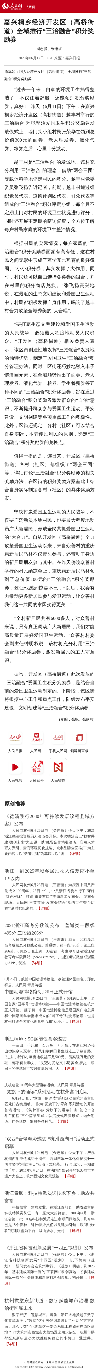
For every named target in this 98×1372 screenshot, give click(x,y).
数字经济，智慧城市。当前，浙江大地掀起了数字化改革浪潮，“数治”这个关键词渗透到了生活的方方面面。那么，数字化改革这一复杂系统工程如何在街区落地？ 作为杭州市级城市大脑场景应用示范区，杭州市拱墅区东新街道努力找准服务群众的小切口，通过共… (49, 1326)
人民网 (30, 7)
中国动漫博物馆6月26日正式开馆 (38, 991)
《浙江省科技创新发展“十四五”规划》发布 (48, 1247)
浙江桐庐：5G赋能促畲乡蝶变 (35, 1038)
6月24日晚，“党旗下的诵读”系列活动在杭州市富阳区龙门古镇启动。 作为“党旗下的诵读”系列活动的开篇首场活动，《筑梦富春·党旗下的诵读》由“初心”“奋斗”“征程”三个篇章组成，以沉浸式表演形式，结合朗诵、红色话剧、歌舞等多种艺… (49, 1110)
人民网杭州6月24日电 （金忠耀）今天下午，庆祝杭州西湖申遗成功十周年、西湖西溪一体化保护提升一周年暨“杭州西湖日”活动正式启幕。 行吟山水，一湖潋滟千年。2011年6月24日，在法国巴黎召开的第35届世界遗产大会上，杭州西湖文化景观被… (49, 1164)
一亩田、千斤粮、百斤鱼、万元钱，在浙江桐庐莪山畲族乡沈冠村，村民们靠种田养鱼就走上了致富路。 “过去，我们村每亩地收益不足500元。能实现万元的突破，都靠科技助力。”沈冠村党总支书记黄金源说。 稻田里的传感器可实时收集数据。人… (49, 1057)
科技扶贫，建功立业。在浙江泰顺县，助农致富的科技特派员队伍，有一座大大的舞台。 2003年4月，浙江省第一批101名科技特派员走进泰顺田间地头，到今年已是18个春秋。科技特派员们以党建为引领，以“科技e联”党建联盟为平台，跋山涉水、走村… (49, 1219)
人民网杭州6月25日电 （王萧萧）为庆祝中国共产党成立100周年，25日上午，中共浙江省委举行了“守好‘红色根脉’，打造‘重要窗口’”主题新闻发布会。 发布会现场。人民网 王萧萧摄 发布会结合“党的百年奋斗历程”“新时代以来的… (49, 896)
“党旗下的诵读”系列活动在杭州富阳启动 (46, 1091)
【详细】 (75, 854)
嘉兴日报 (72, 58)
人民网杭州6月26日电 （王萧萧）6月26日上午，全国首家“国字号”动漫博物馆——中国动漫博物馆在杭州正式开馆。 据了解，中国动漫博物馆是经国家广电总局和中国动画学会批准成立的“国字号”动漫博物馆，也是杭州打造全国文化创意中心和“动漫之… (49, 1010)
